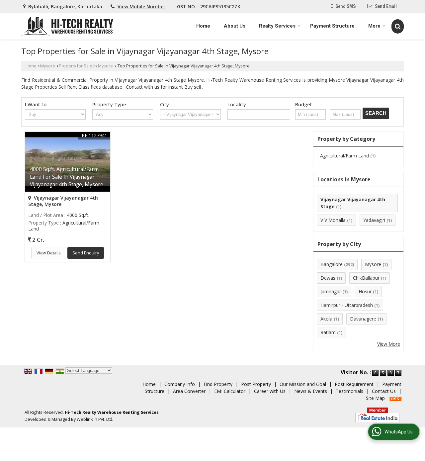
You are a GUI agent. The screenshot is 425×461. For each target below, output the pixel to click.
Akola (326, 319)
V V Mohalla (333, 220)
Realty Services (277, 26)
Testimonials (349, 391)
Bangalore (331, 264)
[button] (141, 6)
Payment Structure (332, 26)
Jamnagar (330, 291)
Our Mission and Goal (303, 384)
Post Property (256, 384)
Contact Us (384, 391)
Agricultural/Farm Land (344, 155)
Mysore (47, 66)
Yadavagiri (374, 220)
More (374, 26)
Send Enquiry (85, 253)
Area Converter (189, 391)
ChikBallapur (366, 278)
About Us (234, 26)
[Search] (397, 26)
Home (203, 26)
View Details (49, 253)
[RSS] (395, 398)
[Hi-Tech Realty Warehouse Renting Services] (67, 26)
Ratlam (328, 332)
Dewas (327, 278)
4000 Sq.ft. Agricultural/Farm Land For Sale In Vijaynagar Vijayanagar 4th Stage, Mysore (66, 177)
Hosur (365, 291)
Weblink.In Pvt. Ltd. (95, 419)
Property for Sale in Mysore (86, 66)
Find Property (218, 384)
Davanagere (363, 319)
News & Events (310, 391)
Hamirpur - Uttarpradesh (346, 305)
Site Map (375, 398)
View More (388, 344)
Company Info (179, 384)
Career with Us (270, 391)
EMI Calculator (229, 391)
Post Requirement (354, 384)
